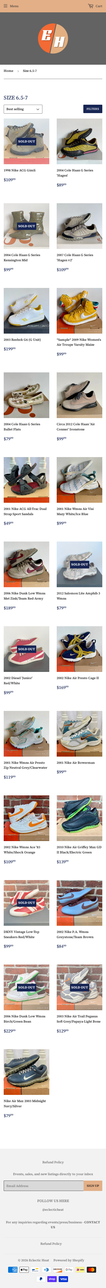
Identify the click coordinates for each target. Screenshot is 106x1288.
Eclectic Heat (39, 1260)
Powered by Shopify (68, 1260)
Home (8, 71)
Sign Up (93, 1186)
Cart (98, 6)
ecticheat (57, 1210)
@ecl (46, 1210)
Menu (14, 6)
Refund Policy (53, 1162)
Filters (93, 109)
